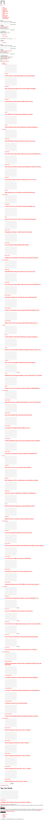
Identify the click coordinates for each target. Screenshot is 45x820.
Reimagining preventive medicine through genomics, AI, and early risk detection (23, 402)
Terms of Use (5, 814)
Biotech (6, 124)
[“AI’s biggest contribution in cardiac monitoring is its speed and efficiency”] (11, 674)
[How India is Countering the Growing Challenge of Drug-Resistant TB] (11, 450)
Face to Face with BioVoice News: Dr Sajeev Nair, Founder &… (19, 611)
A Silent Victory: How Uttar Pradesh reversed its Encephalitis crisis (20, 206)
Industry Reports (5, 11)
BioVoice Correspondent (4, 804)
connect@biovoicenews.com (10, 811)
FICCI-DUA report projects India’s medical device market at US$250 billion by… (23, 153)
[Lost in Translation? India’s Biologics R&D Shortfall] (11, 241)
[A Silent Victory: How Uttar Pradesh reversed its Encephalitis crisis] (11, 203)
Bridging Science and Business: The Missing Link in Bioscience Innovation (21, 257)
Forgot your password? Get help (6, 50)
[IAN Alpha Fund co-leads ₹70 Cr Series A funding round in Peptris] (11, 568)
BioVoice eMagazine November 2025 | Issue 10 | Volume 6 (18, 729)
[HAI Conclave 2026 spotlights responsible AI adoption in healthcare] (11, 359)
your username (13, 22)
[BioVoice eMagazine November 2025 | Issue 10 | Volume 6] (11, 726)
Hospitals (6, 73)
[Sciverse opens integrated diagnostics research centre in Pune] (11, 529)
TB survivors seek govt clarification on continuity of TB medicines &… (21, 493)
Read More (39, 810)
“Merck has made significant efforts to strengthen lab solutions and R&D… (22, 716)
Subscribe (4, 34)
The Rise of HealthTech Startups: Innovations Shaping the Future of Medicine (22, 440)
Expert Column (5, 13)
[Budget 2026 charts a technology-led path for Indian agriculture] (11, 515)
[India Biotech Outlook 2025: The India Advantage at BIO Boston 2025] (11, 294)
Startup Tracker (5, 15)
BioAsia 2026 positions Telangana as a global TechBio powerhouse (20, 505)
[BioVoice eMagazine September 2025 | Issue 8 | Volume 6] (11, 752)
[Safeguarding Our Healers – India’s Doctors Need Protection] (11, 228)
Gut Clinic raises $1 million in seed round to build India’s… (18, 558)
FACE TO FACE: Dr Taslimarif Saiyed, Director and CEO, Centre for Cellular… (23, 623)
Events (4, 12)
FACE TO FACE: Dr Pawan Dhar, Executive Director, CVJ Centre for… (21, 649)
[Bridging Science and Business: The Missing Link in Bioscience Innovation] (11, 254)
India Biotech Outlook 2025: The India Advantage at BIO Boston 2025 (21, 297)
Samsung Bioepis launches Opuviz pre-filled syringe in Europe (19, 101)
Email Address (2, 38)
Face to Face (5, 16)
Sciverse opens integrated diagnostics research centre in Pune (18, 532)
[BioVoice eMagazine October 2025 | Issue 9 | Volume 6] (11, 739)
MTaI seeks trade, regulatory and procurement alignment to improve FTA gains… (23, 166)
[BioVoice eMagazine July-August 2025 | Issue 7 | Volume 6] (11, 765)
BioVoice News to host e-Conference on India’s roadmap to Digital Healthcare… (23, 388)
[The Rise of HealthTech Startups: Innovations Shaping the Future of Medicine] (11, 437)
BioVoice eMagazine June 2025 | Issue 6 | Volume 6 (16, 781)
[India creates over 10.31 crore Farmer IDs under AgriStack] (11, 464)
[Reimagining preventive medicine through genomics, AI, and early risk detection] (11, 398)
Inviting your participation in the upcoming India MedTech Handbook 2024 (22, 310)
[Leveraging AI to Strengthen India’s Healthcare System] (11, 424)
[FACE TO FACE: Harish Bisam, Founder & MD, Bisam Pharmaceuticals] (12, 633)
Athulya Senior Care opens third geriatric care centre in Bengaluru (20, 75)
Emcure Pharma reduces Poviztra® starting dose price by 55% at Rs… (21, 179)
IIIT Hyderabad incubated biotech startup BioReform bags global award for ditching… (24, 545)
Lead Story (4, 9)
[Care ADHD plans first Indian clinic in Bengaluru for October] (11, 111)
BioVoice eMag (5, 18)
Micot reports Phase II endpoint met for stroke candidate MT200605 (20, 88)
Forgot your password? (4, 26)
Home (4, 7)
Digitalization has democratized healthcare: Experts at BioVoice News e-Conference (23, 375)
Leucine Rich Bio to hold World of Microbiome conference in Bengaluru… (21, 127)
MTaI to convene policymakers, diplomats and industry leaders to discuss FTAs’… (23, 349)
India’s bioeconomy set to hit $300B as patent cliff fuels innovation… (20, 192)
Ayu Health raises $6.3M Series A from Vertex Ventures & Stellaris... (15, 802)
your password (13, 24)
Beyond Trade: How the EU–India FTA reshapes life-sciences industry (20, 219)
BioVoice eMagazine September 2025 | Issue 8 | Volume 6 (17, 755)
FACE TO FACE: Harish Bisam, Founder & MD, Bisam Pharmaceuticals (21, 636)
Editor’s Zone (5, 10)
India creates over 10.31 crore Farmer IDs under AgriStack (18, 467)
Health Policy (7, 138)
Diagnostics (7, 530)
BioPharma (7, 86)
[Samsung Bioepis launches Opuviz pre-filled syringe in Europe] (11, 98)
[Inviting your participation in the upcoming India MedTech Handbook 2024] (11, 306)
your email (12, 29)
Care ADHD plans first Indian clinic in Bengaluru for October (19, 114)
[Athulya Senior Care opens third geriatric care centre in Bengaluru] (11, 72)
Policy (4, 14)
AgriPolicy (7, 465)
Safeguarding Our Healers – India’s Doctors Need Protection (18, 232)
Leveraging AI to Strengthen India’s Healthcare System (17, 427)
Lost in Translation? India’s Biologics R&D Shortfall (17, 244)
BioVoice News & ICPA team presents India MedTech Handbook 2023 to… (22, 323)
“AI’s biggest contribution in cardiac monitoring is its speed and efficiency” (21, 677)
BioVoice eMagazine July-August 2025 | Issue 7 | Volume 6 (18, 768)
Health (6, 112)
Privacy (4, 815)
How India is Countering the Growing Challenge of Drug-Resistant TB (21, 453)
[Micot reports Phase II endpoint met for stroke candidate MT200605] (11, 85)
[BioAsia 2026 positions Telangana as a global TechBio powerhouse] (11, 502)
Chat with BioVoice (6, 17)
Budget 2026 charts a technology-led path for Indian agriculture (19, 518)
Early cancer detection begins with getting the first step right (18, 414)
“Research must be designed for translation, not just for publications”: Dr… (22, 598)
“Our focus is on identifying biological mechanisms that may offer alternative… (22, 690)
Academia (6, 360)
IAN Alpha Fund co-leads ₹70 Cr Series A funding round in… (19, 571)
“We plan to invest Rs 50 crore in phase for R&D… (16, 703)
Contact (4, 817)
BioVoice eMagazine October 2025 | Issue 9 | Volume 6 (17, 742)
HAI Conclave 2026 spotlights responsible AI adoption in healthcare (20, 362)
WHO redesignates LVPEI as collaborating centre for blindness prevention (21, 480)
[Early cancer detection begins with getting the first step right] (11, 411)
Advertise (4, 816)
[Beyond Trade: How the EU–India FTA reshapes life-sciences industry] (11, 215)
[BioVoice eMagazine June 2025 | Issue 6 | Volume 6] (11, 778)
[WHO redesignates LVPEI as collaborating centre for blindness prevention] (11, 477)
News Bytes (5, 8)
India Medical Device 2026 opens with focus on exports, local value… (20, 141)
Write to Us (5, 42)
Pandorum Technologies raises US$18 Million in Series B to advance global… (22, 584)
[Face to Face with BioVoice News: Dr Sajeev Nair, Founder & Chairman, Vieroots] (12, 607)
